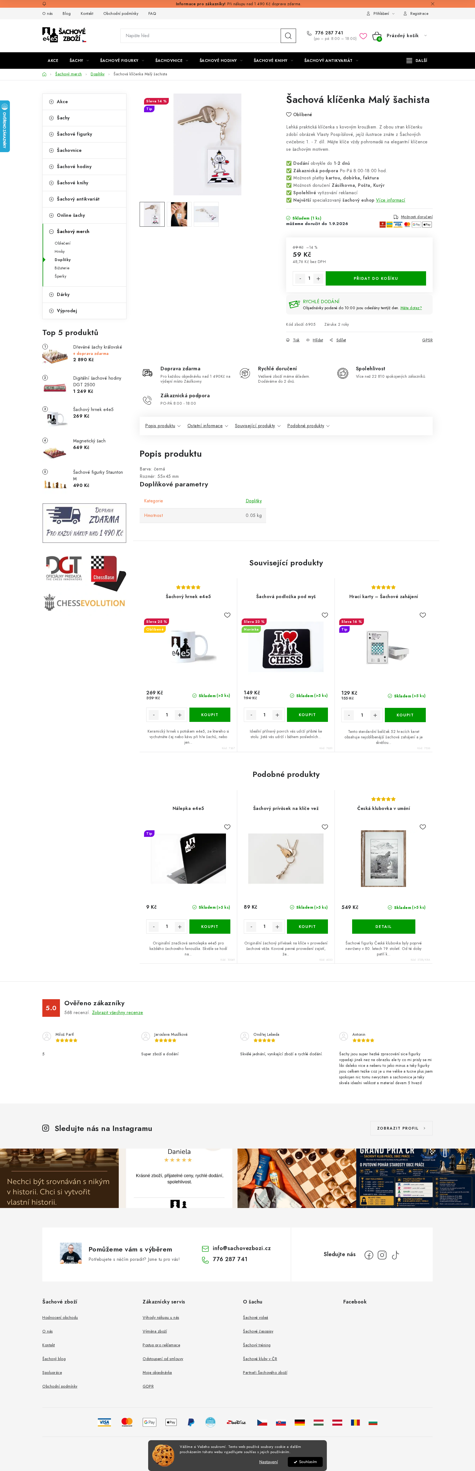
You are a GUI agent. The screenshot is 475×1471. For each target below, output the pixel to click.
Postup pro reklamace (161, 1345)
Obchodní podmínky (121, 13)
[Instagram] (382, 1255)
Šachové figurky (74, 134)
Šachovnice (69, 150)
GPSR (427, 340)
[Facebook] (368, 1255)
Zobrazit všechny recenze (117, 1012)
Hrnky (60, 251)
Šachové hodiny (74, 166)
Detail (383, 926)
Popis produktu (160, 426)
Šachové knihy (73, 183)
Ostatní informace (205, 426)
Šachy (63, 118)
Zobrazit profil (398, 1128)
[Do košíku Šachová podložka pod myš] (307, 715)
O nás (47, 13)
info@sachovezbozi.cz (242, 1248)
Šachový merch (73, 231)
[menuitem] (53, 60)
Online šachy (71, 215)
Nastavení (268, 1462)
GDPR (148, 1386)
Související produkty (255, 426)
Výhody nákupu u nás (161, 1317)
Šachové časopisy (258, 1331)
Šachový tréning (257, 1345)
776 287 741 (328, 33)
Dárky (63, 294)
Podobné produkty (305, 426)
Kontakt (87, 13)
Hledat (288, 36)
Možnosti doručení (417, 217)
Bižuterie (62, 268)
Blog (67, 13)
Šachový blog (54, 1359)
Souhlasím (308, 1461)
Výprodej (67, 311)
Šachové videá (255, 1317)
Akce (62, 101)
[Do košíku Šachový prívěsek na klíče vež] (307, 926)
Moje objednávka (157, 1372)
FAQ (152, 13)
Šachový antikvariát (78, 199)
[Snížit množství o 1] (300, 279)
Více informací (390, 200)
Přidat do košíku (376, 278)
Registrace (419, 13)
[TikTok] (395, 1255)
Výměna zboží (155, 1331)
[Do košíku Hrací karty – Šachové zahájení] (405, 715)
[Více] (417, 60)
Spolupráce (52, 1372)
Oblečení (62, 243)
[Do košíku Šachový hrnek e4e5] (209, 715)
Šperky (60, 276)
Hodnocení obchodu (60, 1317)
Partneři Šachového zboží (265, 1372)
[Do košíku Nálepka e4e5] (209, 926)
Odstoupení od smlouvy (163, 1359)
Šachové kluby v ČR (260, 1359)
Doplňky (63, 259)
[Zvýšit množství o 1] (318, 279)
